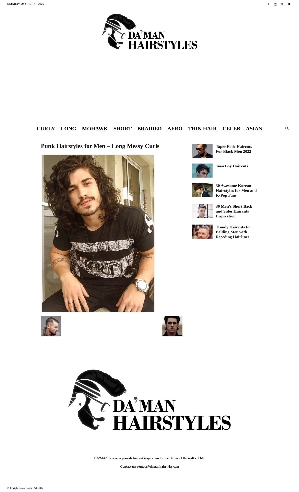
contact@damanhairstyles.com (158, 466)
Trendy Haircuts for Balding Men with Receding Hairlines (233, 232)
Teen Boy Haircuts (232, 166)
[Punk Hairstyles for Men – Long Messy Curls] (98, 312)
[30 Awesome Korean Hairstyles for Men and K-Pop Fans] (202, 190)
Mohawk (95, 129)
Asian (254, 129)
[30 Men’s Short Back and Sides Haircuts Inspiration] (202, 211)
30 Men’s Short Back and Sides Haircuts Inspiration (234, 211)
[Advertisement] (149, 92)
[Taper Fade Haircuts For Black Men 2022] (202, 151)
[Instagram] (275, 4)
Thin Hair (202, 129)
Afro (174, 129)
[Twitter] (282, 4)
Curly (46, 129)
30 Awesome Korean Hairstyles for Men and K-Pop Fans (236, 190)
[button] (287, 129)
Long (68, 129)
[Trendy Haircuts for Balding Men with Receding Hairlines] (202, 232)
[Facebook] (269, 4)
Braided (149, 129)
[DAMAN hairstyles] (149, 35)
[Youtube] (289, 4)
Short (122, 129)
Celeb (231, 129)
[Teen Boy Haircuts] (202, 171)
